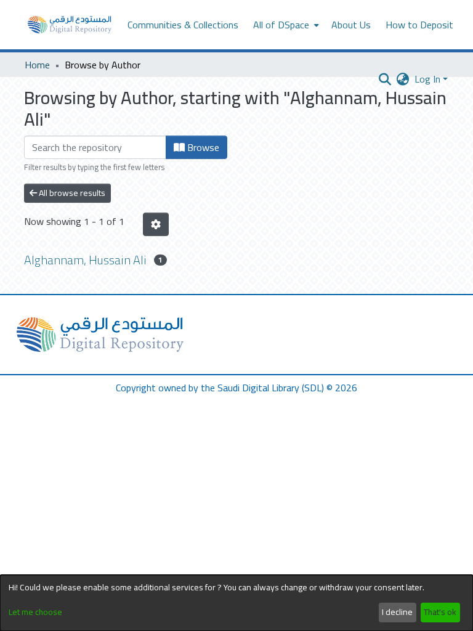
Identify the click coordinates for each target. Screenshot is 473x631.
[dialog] (236, 603)
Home (37, 64)
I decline (397, 612)
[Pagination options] (156, 224)
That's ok (440, 612)
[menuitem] (285, 24)
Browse (202, 147)
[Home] (69, 24)
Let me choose (35, 612)
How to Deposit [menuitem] (419, 24)
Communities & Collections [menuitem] (182, 24)
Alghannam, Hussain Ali (85, 260)
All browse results (71, 193)
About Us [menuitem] (351, 24)
